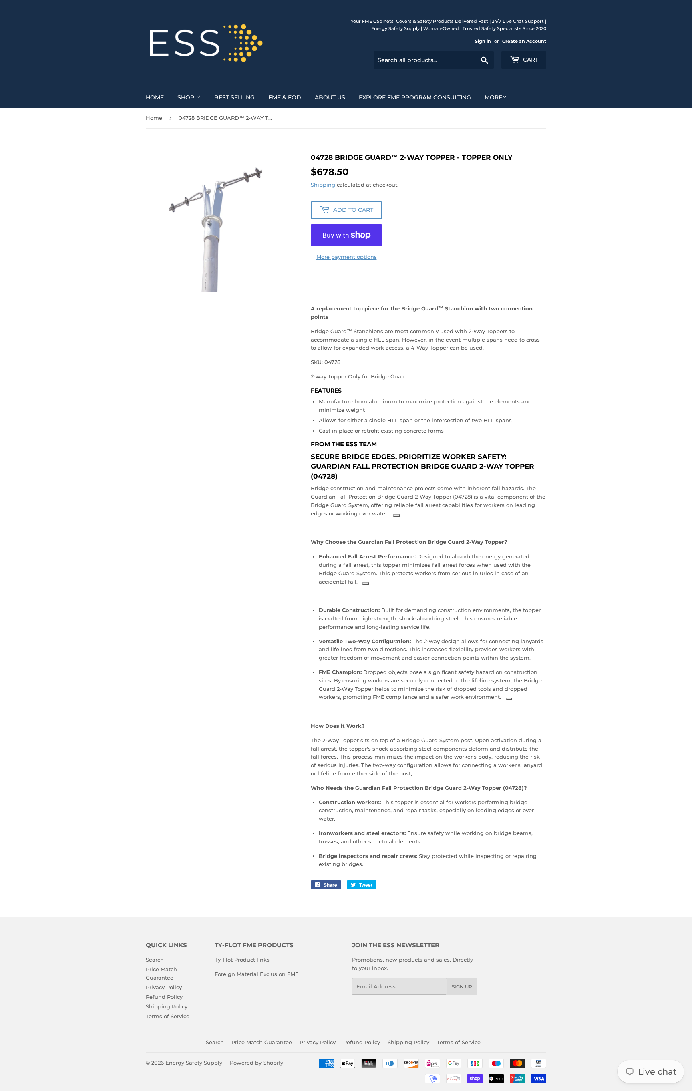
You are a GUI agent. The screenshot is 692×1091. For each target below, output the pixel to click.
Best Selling (234, 97)
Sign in (483, 41)
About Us (330, 97)
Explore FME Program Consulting (415, 97)
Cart (529, 59)
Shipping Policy (166, 1006)
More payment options (346, 257)
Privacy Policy (164, 987)
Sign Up (462, 987)
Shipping (323, 184)
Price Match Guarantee (261, 1042)
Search (155, 959)
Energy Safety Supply (193, 1062)
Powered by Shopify (256, 1062)
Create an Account (524, 41)
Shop (186, 97)
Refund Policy (164, 997)
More (493, 97)
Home (155, 97)
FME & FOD (284, 97)
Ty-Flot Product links (242, 959)
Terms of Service (167, 1016)
